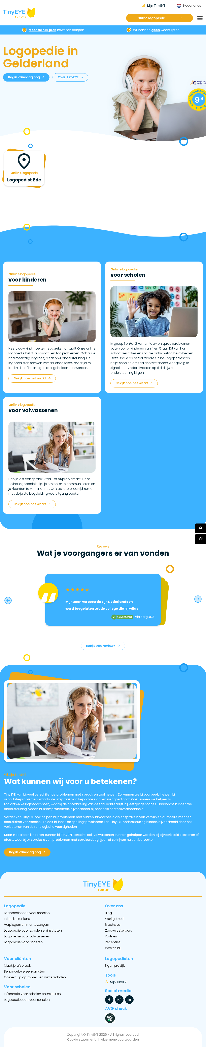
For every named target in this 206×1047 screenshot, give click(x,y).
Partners (111, 936)
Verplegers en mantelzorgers (26, 924)
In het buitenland (17, 918)
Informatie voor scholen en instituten (32, 994)
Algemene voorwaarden (120, 1039)
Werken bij (113, 948)
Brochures (113, 924)
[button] (8, 599)
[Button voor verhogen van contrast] (200, 528)
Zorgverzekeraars (118, 930)
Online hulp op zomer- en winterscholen (35, 977)
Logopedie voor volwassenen (27, 936)
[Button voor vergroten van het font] (200, 539)
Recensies (113, 942)
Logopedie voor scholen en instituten (33, 930)
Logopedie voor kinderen (23, 942)
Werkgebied (114, 918)
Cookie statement (81, 1039)
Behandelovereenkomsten (24, 971)
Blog (108, 913)
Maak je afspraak (17, 965)
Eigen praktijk (115, 965)
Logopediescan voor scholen (26, 913)
